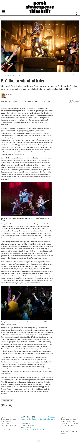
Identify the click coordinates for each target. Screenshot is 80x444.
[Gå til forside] (40, 7)
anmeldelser (7, 401)
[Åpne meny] (4, 12)
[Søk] (76, 13)
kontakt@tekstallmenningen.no (33, 429)
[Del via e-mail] (77, 101)
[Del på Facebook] (70, 101)
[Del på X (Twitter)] (73, 101)
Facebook (51, 417)
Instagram (52, 419)
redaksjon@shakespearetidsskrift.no (35, 419)
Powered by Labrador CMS (40, 441)
